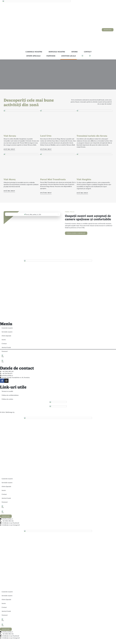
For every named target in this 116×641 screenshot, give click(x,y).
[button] (7, 214)
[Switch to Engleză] (82, 55)
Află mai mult (9, 149)
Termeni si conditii (7, 391)
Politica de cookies (7, 399)
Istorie (74, 52)
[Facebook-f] (2, 381)
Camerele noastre (34, 52)
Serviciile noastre (57, 52)
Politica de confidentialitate (10, 395)
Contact (87, 52)
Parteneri (50, 56)
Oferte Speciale (33, 56)
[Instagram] (6, 381)
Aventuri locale (68, 56)
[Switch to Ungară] (90, 55)
